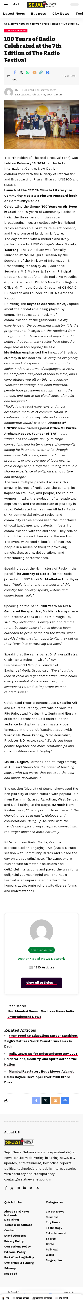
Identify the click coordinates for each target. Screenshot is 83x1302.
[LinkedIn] (24, 1188)
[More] (14, 79)
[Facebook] (5, 1188)
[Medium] (31, 1188)
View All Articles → (41, 983)
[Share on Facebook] (14, 72)
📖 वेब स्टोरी (61, 1298)
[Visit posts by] (8, 92)
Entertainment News (24, 1017)
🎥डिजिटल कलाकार (42, 1298)
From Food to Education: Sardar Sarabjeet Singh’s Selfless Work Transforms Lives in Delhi (41, 1041)
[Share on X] (21, 72)
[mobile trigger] (7, 4)
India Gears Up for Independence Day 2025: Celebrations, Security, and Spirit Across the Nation (41, 1059)
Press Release (16, 30)
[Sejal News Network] (41, 4)
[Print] (47, 72)
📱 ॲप (5, 1298)
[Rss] (37, 1188)
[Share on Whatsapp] (28, 72)
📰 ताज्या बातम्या (20, 1298)
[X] (12, 1188)
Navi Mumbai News (22, 1011)
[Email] (34, 72)
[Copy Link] (41, 72)
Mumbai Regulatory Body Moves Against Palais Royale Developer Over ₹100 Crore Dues (39, 1077)
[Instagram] (18, 1188)
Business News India (57, 1011)
